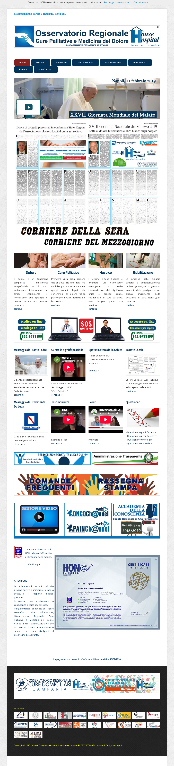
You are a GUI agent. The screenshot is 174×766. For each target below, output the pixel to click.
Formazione (139, 62)
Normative (61, 62)
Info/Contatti (45, 69)
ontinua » (57, 394)
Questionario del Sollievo (140, 443)
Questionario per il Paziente (141, 432)
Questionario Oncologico (140, 439)
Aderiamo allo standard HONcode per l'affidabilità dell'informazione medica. (38, 553)
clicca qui (18, 444)
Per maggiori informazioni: (116, 2)
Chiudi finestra (141, 2)
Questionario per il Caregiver (142, 435)
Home (22, 62)
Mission (40, 62)
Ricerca (23, 69)
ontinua (19, 394)
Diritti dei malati (85, 62)
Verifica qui (34, 564)
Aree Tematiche (113, 62)
